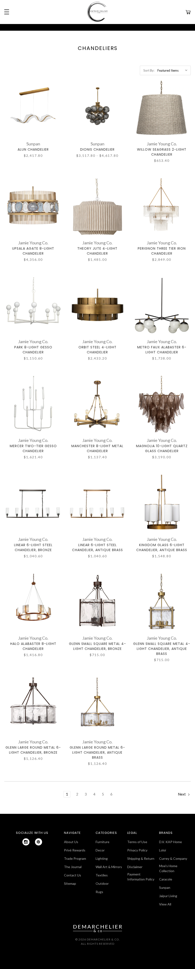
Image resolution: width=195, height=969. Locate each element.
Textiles (102, 875)
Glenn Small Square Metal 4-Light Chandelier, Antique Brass (161, 648)
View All (165, 904)
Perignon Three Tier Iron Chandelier (162, 251)
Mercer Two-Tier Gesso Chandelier (33, 448)
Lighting (102, 858)
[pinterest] (38, 841)
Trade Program (75, 858)
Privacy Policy (137, 850)
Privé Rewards (74, 850)
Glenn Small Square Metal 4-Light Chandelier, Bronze (97, 646)
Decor (100, 850)
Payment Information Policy (140, 876)
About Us (71, 842)
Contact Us (72, 875)
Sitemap (70, 883)
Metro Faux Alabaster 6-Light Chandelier (161, 350)
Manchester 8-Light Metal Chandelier (97, 448)
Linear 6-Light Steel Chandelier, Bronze (33, 547)
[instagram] (25, 841)
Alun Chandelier (33, 149)
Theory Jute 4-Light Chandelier (97, 251)
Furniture (102, 842)
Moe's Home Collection (168, 868)
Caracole (165, 879)
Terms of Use (137, 842)
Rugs (99, 892)
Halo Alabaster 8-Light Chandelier (33, 646)
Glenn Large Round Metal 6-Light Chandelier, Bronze (33, 750)
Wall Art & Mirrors (109, 867)
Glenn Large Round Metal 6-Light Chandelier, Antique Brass (97, 752)
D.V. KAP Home (170, 842)
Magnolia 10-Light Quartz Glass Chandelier (162, 448)
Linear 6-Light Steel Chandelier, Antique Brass (97, 547)
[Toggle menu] (6, 12)
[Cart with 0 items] (188, 12)
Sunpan (164, 887)
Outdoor (102, 883)
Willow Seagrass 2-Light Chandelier (161, 152)
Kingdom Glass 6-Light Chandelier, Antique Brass (161, 547)
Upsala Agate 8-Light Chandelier (33, 251)
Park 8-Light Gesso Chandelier (33, 350)
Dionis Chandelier (97, 149)
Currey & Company (173, 858)
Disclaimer (134, 867)
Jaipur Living (168, 896)
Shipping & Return (140, 858)
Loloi (162, 850)
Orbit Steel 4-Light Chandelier (97, 350)
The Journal (73, 867)
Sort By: (148, 70)
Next (182, 794)
